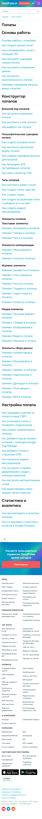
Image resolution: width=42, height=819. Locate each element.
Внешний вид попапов (15, 109)
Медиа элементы (12, 309)
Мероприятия (7, 732)
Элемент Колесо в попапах (18, 302)
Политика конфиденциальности (14, 795)
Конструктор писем (9, 594)
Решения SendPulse (12, 610)
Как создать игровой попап (18, 142)
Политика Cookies (9, 798)
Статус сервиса (8, 747)
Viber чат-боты (28, 647)
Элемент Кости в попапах (17, 283)
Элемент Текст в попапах (17, 238)
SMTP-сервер (7, 587)
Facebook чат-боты (9, 642)
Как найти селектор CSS (17, 173)
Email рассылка (8, 583)
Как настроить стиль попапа (19, 122)
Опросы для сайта (30, 676)
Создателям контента (31, 620)
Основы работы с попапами (19, 40)
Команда (5, 719)
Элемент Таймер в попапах (18, 233)
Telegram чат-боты (9, 646)
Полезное (7, 728)
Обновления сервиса (31, 719)
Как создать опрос (13, 194)
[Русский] (34, 3)
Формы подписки (8, 598)
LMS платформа (8, 674)
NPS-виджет (28, 680)
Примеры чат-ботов (30, 658)
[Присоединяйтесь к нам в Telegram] (8, 809)
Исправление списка (10, 591)
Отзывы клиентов (9, 723)
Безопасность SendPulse (11, 792)
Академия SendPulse (10, 735)
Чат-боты (7, 625)
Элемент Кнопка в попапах (18, 258)
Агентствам (6, 756)
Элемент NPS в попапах (16, 397)
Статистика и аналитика (14, 503)
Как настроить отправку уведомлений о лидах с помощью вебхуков (16, 471)
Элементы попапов (14, 219)
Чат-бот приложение (31, 655)
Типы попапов (10, 180)
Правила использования (11, 789)
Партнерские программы (15, 752)
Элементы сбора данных (17, 348)
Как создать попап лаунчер (18, 189)
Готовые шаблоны (30, 587)
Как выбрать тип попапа (16, 127)
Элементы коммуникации (18, 245)
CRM (3, 678)
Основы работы (16, 32)
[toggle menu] (38, 3)
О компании (8, 715)
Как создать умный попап (17, 45)
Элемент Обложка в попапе (19, 341)
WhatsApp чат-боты (9, 650)
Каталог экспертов (30, 747)
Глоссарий (6, 743)
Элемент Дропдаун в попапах (20, 383)
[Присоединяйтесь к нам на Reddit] (13, 809)
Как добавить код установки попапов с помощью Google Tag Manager (19, 442)
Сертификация (7, 760)
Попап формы (28, 668)
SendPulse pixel (29, 672)
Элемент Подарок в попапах (19, 288)
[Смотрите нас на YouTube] (3, 809)
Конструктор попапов (13, 99)
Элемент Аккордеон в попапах (21, 228)
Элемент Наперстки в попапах (20, 270)
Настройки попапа (19, 404)
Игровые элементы (14, 265)
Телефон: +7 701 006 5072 (20, 804)
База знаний (6, 739)
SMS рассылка (7, 700)
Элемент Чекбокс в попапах (19, 370)
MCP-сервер (28, 743)
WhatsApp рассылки (10, 660)
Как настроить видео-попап (19, 185)
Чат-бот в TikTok (8, 639)
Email (5, 579)
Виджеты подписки (30, 651)
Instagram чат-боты (9, 635)
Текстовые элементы (15, 223)
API (24, 739)
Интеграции (27, 735)
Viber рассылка (8, 704)
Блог (24, 732)
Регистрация (25, 3)
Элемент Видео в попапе (17, 336)
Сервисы (6, 664)
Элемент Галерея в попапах (19, 322)
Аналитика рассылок (31, 583)
